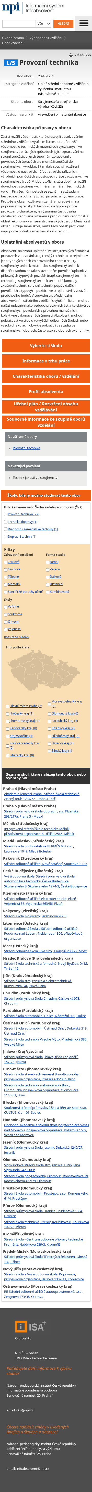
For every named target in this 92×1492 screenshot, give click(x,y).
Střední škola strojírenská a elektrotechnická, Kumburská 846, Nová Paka (38, 983)
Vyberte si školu (46, 345)
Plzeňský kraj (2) (63, 728)
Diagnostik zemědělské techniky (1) (33, 529)
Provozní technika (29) (23, 514)
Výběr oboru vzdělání (46, 37)
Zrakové (13, 562)
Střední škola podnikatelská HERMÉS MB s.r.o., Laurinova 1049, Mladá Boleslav (39, 849)
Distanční (56, 584)
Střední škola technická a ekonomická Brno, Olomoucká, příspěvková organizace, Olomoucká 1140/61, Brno (41, 1090)
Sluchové (14, 569)
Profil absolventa (46, 391)
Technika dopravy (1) (22, 522)
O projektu (23, 1338)
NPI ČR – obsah (26, 1353)
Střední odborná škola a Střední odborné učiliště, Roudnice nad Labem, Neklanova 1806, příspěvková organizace (43, 933)
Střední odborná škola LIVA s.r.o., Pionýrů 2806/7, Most (45, 951)
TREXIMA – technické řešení (36, 1358)
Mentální (14, 584)
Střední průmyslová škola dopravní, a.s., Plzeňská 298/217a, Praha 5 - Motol (41, 814)
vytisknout (83, 54)
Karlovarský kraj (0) (23, 728)
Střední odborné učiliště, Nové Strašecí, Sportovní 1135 (45, 863)
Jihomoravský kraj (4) (24, 721)
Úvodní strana (13, 37)
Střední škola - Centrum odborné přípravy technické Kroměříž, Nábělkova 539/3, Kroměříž (43, 1242)
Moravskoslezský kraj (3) (67, 703)
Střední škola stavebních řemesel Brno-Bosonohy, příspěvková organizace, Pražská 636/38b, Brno (41, 1077)
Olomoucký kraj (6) (65, 713)
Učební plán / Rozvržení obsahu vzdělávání (46, 407)
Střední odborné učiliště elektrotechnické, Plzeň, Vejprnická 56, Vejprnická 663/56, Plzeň (40, 901)
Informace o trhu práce (46, 361)
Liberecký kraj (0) (22, 755)
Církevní (13, 621)
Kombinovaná (59, 592)
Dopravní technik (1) (22, 536)
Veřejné (13, 606)
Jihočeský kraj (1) (21, 713)
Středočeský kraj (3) (65, 736)
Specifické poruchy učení (25, 592)
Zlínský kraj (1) (62, 750)
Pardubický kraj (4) (65, 721)
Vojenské (14, 629)
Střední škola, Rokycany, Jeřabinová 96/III (35, 916)
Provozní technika (26, 448)
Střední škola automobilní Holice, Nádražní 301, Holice (45, 1015)
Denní (54, 562)
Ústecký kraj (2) (63, 743)
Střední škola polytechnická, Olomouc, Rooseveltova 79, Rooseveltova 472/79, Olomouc (46, 1178)
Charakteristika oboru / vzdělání (46, 376)
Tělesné (13, 576)
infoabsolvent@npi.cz (32, 1468)
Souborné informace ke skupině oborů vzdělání (46, 422)
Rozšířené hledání (16, 637)
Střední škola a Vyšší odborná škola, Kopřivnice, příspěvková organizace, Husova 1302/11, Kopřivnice (44, 1277)
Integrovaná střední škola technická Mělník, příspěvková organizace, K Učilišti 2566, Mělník (39, 831)
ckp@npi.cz (24, 1410)
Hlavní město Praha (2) (26, 706)
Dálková (55, 576)
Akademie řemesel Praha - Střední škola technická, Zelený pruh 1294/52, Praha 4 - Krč (42, 796)
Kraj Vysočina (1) (21, 736)
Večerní (55, 569)
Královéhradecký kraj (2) (25, 745)
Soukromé (15, 614)
